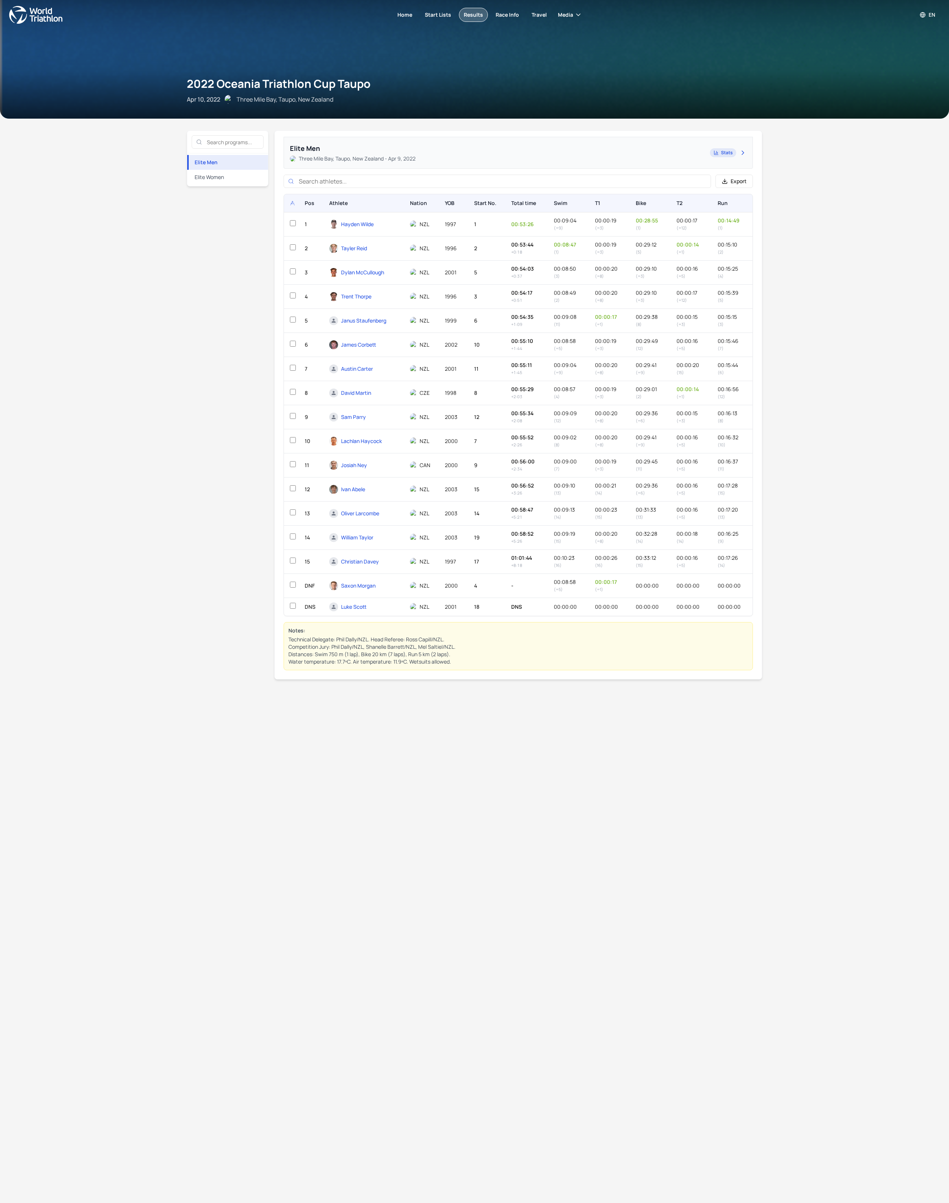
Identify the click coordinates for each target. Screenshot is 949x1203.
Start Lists (438, 14)
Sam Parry (353, 416)
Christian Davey (360, 561)
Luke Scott (354, 606)
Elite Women (209, 177)
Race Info (507, 14)
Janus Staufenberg (363, 320)
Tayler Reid (354, 248)
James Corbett (358, 344)
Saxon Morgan (358, 585)
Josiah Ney (354, 465)
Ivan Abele (353, 489)
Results (473, 14)
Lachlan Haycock (361, 440)
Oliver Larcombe (360, 513)
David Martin (356, 392)
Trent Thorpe (356, 296)
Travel (539, 14)
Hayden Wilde (357, 224)
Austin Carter (357, 368)
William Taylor (357, 537)
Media (565, 14)
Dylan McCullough (362, 272)
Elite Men (206, 162)
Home (404, 14)
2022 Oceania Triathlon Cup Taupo (279, 83)
